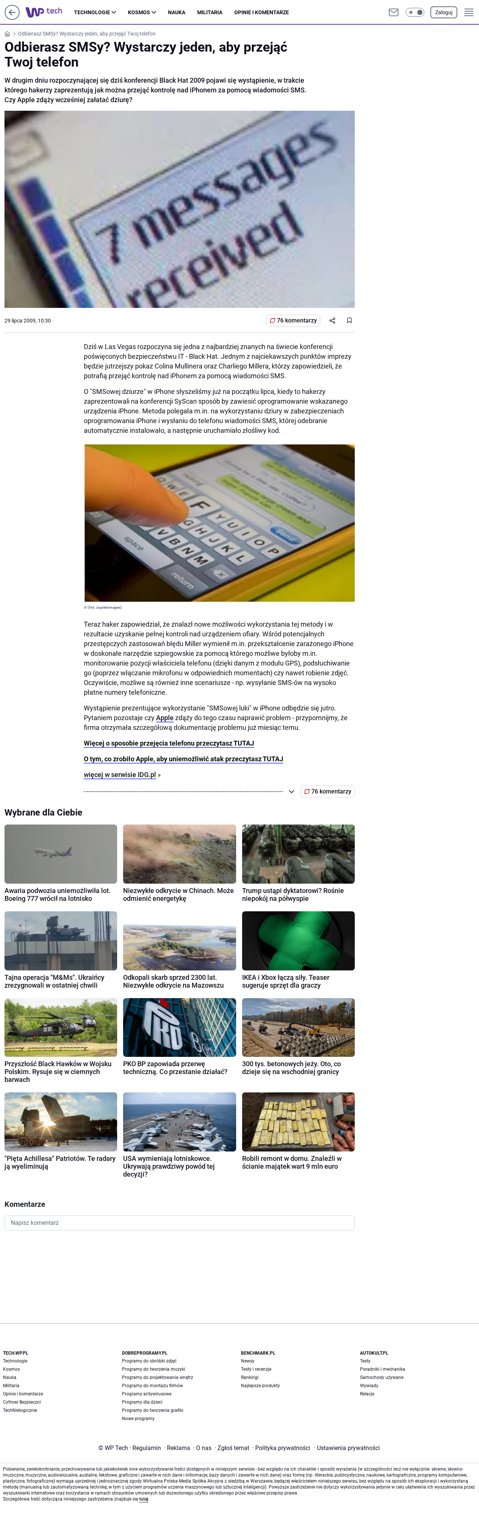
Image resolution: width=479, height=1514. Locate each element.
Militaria (209, 12)
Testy (365, 1361)
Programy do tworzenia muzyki (153, 1369)
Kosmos (139, 12)
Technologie (92, 12)
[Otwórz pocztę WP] (394, 12)
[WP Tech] (49, 12)
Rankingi (250, 1377)
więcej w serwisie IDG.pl (120, 775)
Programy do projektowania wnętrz (157, 1377)
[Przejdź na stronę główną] (12, 17)
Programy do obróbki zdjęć (149, 1361)
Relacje (367, 1394)
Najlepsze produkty (260, 1385)
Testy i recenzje (256, 1369)
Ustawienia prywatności (347, 1448)
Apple (165, 718)
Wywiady (369, 1385)
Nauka (176, 12)
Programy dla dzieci (142, 1402)
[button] (415, 12)
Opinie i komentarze (261, 12)
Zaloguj (443, 12)
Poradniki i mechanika (382, 1369)
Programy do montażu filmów (152, 1385)
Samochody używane (381, 1377)
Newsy (247, 1361)
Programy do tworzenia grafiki (152, 1410)
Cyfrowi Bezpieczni (22, 1402)
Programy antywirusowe (146, 1394)
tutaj (143, 1499)
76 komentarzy (297, 320)
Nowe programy (138, 1418)
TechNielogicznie (20, 1410)
